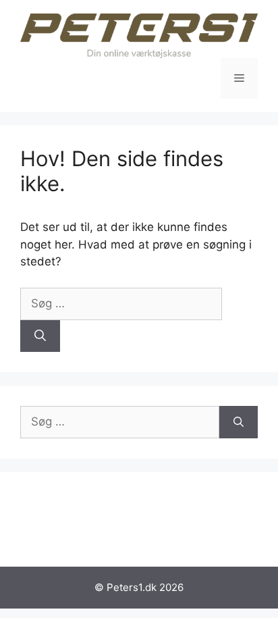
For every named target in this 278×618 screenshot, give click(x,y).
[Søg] (40, 336)
